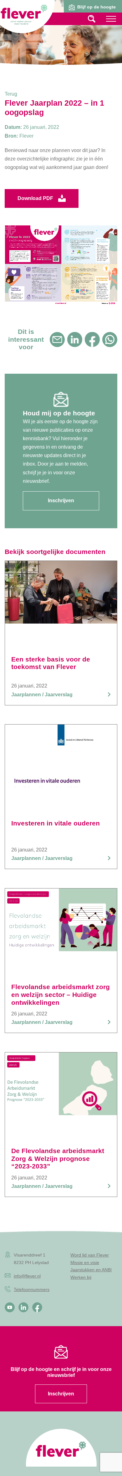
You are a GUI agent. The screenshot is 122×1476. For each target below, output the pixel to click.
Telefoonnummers (31, 1289)
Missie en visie (84, 1262)
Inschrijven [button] (61, 500)
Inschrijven (61, 1393)
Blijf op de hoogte (96, 6)
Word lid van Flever (89, 1254)
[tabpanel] (61, 39)
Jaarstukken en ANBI (91, 1269)
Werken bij (80, 1277)
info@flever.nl (27, 1275)
